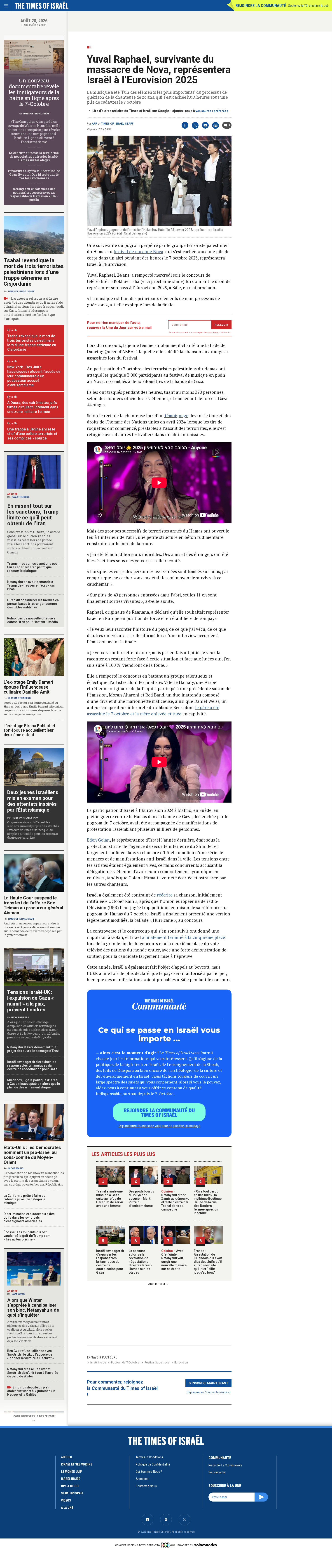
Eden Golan (98, 840)
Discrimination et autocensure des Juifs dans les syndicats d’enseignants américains (29, 1217)
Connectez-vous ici (218, 1392)
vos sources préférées (212, 111)
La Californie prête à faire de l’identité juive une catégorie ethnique (24, 1199)
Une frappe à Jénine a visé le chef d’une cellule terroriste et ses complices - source (32, 433)
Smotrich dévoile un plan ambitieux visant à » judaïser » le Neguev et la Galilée (31, 1391)
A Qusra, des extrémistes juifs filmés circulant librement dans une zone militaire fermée (32, 407)
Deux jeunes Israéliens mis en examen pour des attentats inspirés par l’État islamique (32, 801)
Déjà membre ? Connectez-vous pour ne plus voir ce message (159, 1126)
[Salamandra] (205, 1544)
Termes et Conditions (149, 1457)
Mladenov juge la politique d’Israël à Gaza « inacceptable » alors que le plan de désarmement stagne (33, 1083)
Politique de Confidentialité (153, 1464)
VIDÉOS (66, 1500)
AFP (94, 123)
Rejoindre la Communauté (261, 5)
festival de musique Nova (138, 251)
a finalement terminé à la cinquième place (183, 937)
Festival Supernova (157, 1362)
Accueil (66, 1457)
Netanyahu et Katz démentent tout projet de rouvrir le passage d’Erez (33, 1049)
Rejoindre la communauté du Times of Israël (159, 1112)
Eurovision (181, 1362)
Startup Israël (72, 1493)
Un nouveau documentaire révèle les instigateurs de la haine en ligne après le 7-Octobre (34, 92)
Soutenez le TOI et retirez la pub (308, 5)
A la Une (67, 1507)
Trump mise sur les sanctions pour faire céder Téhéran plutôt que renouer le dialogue (33, 567)
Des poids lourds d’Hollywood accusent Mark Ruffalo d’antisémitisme (141, 1199)
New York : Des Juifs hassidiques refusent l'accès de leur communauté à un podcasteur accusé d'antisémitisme (33, 376)
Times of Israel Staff (117, 123)
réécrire (165, 895)
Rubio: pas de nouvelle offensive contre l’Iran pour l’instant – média (32, 620)
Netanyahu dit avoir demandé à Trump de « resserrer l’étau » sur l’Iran (31, 585)
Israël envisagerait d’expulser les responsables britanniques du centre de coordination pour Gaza (110, 1261)
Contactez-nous (146, 1486)
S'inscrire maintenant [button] (208, 1383)
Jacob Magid (15, 1168)
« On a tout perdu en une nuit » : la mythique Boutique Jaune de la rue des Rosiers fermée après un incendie (208, 1202)
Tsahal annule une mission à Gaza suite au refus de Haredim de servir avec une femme (109, 1199)
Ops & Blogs (70, 1486)
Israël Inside (98, 1362)
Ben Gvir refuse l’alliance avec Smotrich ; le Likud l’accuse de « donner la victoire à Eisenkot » (30, 1354)
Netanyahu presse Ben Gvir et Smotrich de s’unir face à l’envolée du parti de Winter (32, 1372)
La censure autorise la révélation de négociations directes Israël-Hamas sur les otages (140, 1261)
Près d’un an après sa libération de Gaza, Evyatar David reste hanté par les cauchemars (34, 174)
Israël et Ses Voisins (76, 1464)
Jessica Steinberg (19, 698)
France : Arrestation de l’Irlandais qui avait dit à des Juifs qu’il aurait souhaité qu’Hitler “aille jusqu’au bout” (208, 1261)
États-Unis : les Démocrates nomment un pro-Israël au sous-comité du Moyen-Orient (32, 1155)
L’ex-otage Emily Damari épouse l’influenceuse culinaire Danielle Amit (28, 687)
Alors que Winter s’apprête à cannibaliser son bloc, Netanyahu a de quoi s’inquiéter (33, 1307)
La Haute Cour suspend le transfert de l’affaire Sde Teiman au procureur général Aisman (33, 905)
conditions (213, 332)
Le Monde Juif (71, 1471)
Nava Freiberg (21, 497)
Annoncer (142, 1479)
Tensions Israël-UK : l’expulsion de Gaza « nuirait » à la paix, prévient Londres (30, 1001)
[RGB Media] (169, 1545)
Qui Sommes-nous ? (149, 1471)
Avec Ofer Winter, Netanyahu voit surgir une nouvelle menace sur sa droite (174, 1260)
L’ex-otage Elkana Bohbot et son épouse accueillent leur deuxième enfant (29, 730)
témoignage (176, 415)
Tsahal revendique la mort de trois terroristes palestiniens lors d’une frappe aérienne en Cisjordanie (34, 272)
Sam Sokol (18, 1294)
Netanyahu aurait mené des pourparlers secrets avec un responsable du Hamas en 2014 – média (33, 194)
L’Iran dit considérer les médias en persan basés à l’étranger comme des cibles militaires (33, 603)
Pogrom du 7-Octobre (125, 1362)
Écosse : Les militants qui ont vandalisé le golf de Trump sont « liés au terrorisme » (27, 1235)
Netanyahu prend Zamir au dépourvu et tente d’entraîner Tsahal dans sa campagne (175, 1200)
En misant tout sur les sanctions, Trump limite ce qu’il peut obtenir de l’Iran (32, 515)
